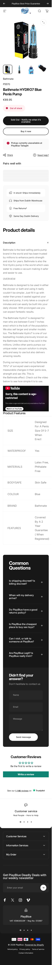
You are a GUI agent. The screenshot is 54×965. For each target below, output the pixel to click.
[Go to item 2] (19, 69)
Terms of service (38, 949)
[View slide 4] (31, 822)
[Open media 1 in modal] (43, 22)
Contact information (26, 953)
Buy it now (26, 131)
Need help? (43, 155)
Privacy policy (25, 949)
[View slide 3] (28, 822)
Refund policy (13, 949)
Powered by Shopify (34, 945)
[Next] (47, 3)
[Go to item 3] (31, 69)
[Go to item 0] (7, 69)
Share (10, 155)
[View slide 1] (20, 822)
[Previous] (4, 3)
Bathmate (8, 78)
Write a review (26, 774)
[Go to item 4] (42, 69)
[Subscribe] (43, 888)
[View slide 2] (24, 822)
